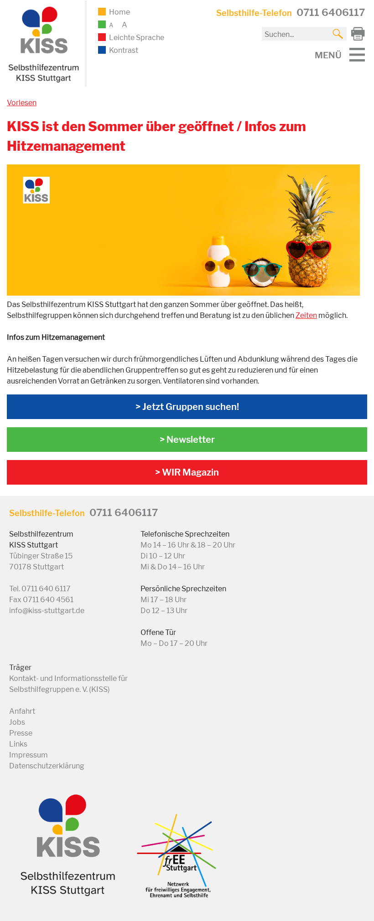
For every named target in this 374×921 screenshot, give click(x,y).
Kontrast (123, 50)
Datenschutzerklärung (46, 766)
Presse (20, 733)
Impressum (28, 755)
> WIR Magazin (187, 472)
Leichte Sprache (136, 37)
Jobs (17, 722)
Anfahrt (22, 711)
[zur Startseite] (42, 81)
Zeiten (306, 315)
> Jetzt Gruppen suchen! (187, 406)
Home (119, 12)
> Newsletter (187, 439)
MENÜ (328, 55)
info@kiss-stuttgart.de (46, 610)
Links (18, 744)
